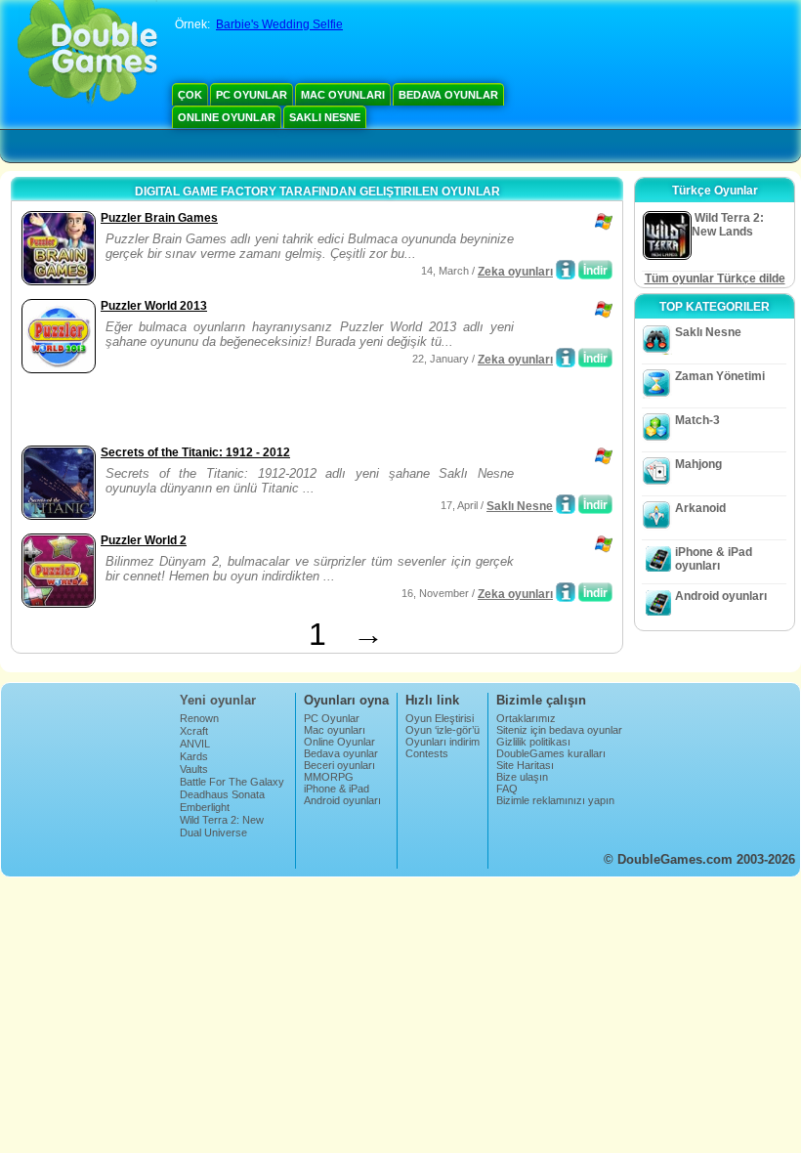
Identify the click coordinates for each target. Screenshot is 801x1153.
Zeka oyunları (515, 271)
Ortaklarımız (526, 718)
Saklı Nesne (324, 117)
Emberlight (205, 807)
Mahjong (698, 464)
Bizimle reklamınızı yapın (555, 800)
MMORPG (329, 777)
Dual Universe (213, 832)
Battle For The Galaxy (232, 782)
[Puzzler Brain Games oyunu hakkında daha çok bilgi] (565, 269)
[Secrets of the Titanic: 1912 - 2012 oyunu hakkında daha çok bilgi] (565, 504)
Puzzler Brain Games (159, 218)
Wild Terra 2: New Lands (222, 825)
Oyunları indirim (442, 741)
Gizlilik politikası (533, 741)
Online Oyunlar (226, 117)
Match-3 (697, 420)
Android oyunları (721, 596)
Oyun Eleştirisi (439, 718)
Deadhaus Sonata (222, 794)
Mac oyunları (343, 95)
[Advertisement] (245, 411)
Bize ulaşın (522, 777)
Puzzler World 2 (144, 540)
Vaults (194, 769)
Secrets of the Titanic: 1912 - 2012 (195, 452)
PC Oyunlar (251, 95)
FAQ (507, 788)
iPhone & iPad (336, 788)
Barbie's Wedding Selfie (279, 24)
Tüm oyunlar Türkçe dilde (715, 278)
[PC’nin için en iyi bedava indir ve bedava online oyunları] (87, 53)
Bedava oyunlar (448, 95)
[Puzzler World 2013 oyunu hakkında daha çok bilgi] (565, 357)
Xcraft (194, 731)
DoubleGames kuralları (551, 753)
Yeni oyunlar (218, 700)
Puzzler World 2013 (154, 306)
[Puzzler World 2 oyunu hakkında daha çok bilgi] (565, 592)
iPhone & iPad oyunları (713, 559)
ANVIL (195, 743)
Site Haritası (525, 765)
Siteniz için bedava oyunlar (559, 730)
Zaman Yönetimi (720, 376)
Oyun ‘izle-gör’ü (442, 730)
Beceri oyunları (339, 765)
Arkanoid (700, 508)
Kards (194, 756)
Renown (199, 718)
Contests (426, 753)
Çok (190, 95)
